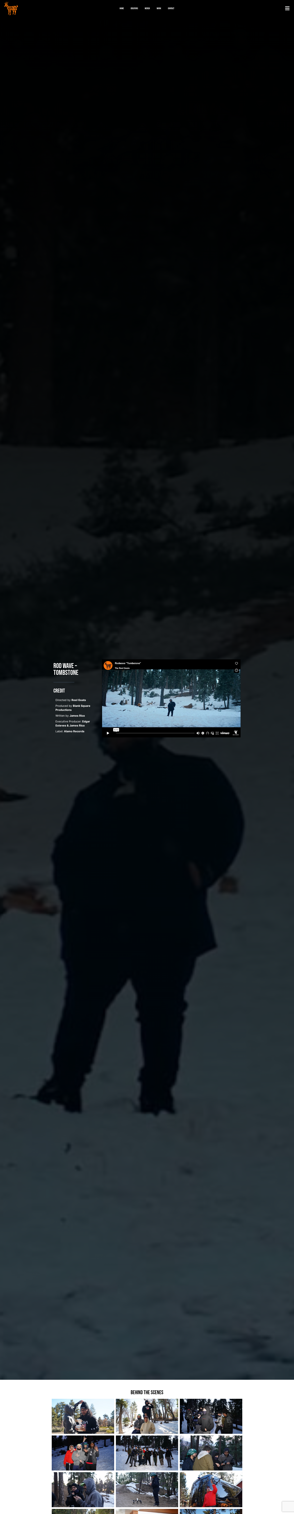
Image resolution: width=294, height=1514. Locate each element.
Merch (147, 8)
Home (122, 8)
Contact (171, 8)
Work (159, 8)
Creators (134, 8)
